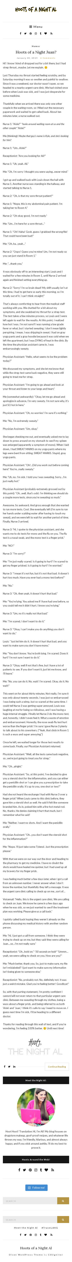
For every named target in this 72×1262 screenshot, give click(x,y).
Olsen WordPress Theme (26, 1255)
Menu (37, 26)
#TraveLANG (50, 1227)
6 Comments (48, 58)
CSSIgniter (55, 1255)
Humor (36, 46)
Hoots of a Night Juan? (36, 52)
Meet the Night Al (26, 1227)
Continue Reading (57, 1066)
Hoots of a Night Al (36, 1248)
